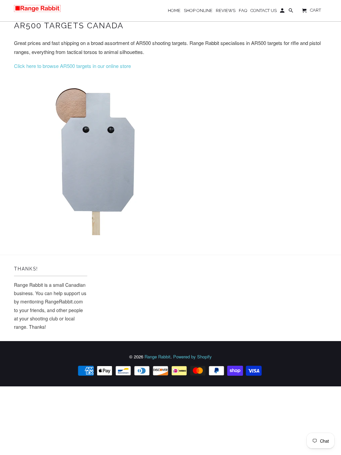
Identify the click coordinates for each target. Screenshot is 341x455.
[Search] (291, 12)
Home (174, 10)
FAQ (243, 10)
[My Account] (282, 12)
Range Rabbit (157, 356)
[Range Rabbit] (37, 8)
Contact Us (263, 10)
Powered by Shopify (192, 356)
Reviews (225, 10)
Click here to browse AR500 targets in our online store (72, 65)
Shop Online (198, 10)
